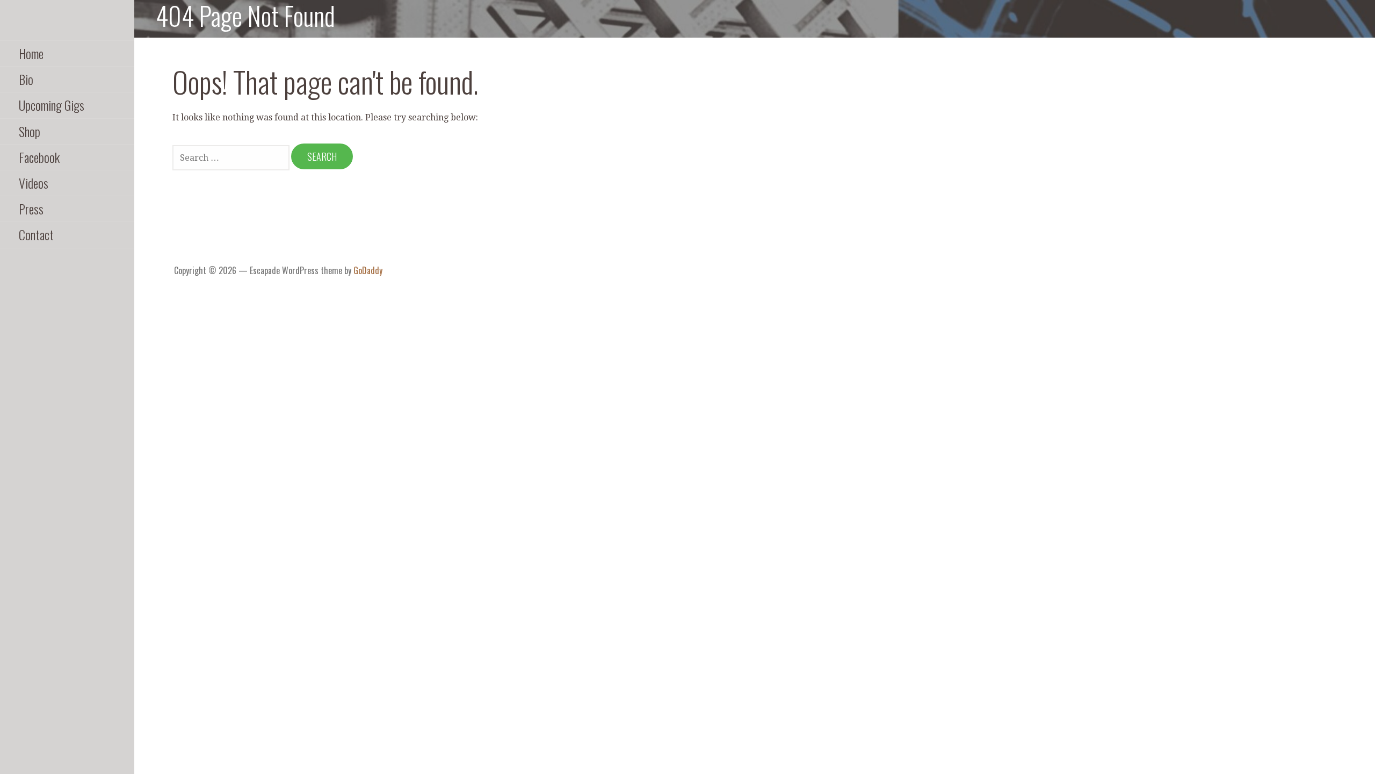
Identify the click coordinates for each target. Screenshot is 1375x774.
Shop (29, 131)
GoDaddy (367, 270)
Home (31, 53)
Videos (33, 182)
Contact (36, 234)
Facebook (39, 157)
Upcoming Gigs (51, 104)
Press (31, 208)
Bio (26, 79)
